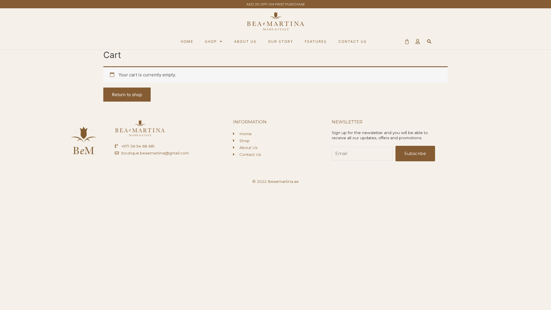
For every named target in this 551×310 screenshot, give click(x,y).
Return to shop (127, 94)
